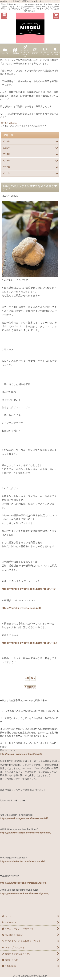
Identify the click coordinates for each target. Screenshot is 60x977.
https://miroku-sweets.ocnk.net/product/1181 (29, 588)
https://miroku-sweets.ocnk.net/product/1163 (29, 642)
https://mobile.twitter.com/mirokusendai (22, 861)
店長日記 (31, 687)
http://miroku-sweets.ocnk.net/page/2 (21, 754)
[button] (4, 16)
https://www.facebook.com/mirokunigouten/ (24, 893)
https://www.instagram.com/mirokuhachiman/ (25, 832)
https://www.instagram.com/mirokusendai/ (24, 818)
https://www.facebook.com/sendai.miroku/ (23, 882)
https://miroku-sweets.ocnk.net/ (21, 608)
